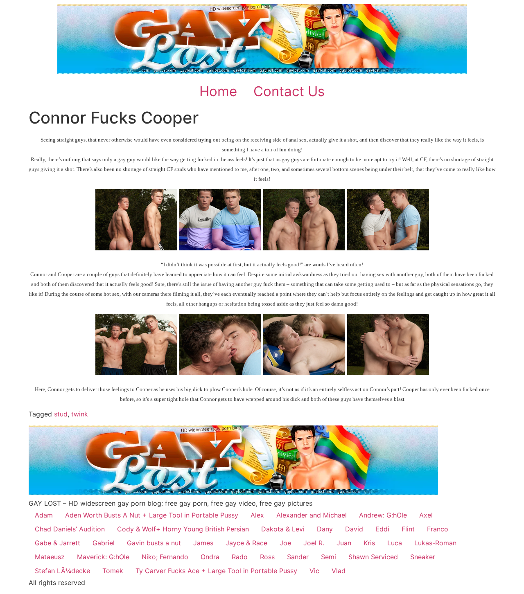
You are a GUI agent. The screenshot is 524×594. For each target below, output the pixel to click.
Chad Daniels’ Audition (70, 529)
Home (218, 91)
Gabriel (104, 543)
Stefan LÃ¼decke (62, 571)
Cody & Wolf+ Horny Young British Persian (183, 529)
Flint (408, 529)
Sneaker (422, 557)
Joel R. (313, 543)
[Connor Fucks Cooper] (136, 248)
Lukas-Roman (435, 543)
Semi (328, 557)
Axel (426, 515)
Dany (325, 529)
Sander (298, 557)
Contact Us (289, 91)
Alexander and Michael (311, 515)
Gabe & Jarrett (57, 543)
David (354, 529)
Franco (437, 529)
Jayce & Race (246, 543)
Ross (267, 557)
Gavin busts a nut (154, 543)
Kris (369, 543)
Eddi (382, 529)
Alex (257, 515)
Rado (240, 557)
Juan (344, 543)
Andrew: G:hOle (383, 515)
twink (79, 414)
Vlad (339, 571)
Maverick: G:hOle (103, 557)
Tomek (112, 571)
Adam (44, 515)
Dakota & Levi (283, 529)
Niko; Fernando (165, 557)
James (203, 543)
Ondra (210, 557)
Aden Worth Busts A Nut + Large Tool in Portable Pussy (151, 515)
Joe (285, 543)
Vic (314, 571)
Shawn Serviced (373, 557)
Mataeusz (50, 557)
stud (61, 414)
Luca (394, 543)
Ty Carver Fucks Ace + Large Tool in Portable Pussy (216, 571)
